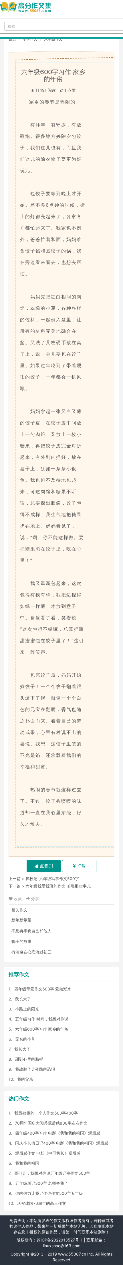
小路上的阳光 (27, 1008)
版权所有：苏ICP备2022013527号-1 (50, 1239)
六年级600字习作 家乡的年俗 (41, 1029)
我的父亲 (25, 1079)
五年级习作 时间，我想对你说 (41, 1019)
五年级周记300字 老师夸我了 (41, 1183)
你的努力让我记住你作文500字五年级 (49, 1193)
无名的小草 (25, 1039)
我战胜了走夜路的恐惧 (35, 1069)
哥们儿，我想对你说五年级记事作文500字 (52, 1173)
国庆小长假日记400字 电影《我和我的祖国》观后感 (61, 1143)
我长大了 (23, 998)
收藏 (18, 898)
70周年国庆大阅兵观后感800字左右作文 (51, 1123)
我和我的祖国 (27, 1163)
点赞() (46, 866)
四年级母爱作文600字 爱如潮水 (42, 988)
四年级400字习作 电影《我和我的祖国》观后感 (57, 1133)
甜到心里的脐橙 (29, 1059)
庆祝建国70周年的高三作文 (41, 1203)
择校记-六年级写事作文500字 (52, 878)
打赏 (81, 866)
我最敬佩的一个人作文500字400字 (46, 1113)
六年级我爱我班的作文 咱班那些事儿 (58, 886)
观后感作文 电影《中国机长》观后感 (47, 1153)
